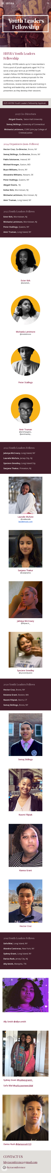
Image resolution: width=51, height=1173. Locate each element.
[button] (3, 3)
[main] (25, 23)
